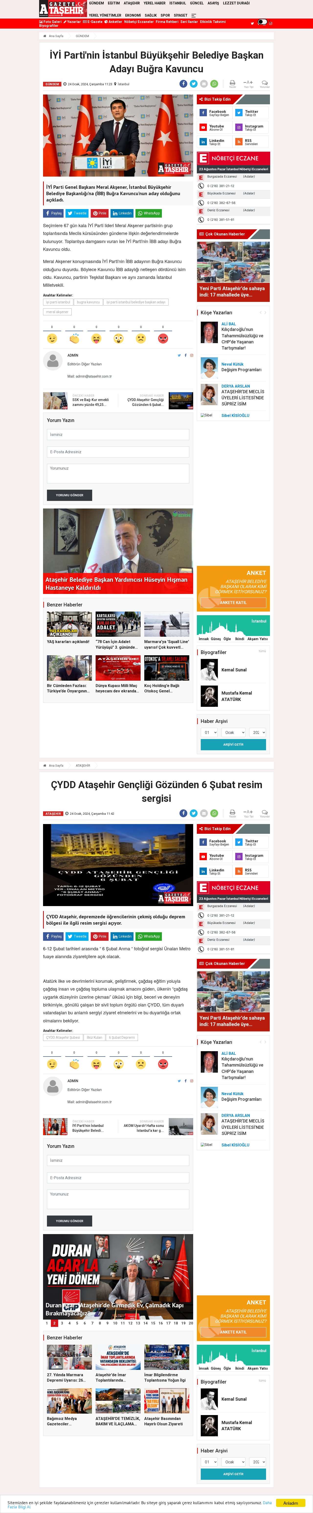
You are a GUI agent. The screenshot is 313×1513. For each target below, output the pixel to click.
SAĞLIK (151, 15)
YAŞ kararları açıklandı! (68, 641)
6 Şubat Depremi (122, 1037)
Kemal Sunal (234, 669)
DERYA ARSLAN (236, 386)
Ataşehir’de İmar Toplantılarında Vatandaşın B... (111, 1380)
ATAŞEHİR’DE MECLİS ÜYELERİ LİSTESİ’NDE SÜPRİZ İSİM (243, 397)
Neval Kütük (233, 364)
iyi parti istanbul (58, 302)
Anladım (290, 1503)
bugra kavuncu (88, 302)
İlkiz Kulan (94, 1037)
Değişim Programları (241, 369)
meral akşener (57, 312)
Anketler (115, 22)
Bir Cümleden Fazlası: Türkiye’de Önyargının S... (67, 691)
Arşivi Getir (233, 744)
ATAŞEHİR (83, 765)
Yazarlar (74, 22)
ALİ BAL (229, 324)
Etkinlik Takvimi (213, 22)
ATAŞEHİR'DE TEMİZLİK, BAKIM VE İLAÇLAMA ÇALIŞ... (118, 1424)
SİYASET (181, 15)
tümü (262, 651)
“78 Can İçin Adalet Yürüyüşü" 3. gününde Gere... (115, 647)
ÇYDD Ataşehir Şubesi (63, 1037)
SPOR (165, 15)
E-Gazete (94, 22)
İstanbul (123, 84)
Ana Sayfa (55, 36)
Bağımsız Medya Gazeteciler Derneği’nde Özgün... (66, 1424)
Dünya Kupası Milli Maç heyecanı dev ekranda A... (116, 691)
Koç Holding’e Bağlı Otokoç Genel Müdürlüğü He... (161, 691)
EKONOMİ (133, 15)
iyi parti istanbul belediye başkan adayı (136, 302)
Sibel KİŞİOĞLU (235, 415)
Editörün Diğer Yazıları (84, 363)
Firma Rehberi (167, 22)
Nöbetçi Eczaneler (139, 22)
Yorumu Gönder (69, 495)
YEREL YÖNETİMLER (105, 15)
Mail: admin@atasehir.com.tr (89, 376)
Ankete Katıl (233, 602)
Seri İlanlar (189, 22)
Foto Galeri (52, 22)
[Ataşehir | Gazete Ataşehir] (63, 9)
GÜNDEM (82, 36)
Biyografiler (48, 26)
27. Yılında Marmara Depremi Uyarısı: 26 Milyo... (65, 1380)
